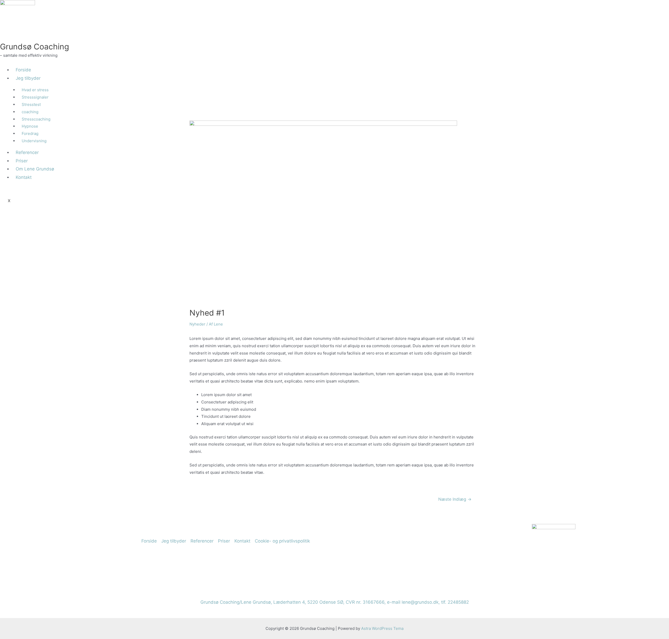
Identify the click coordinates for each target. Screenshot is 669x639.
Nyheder (197, 324)
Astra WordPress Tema (382, 628)
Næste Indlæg (454, 499)
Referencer (202, 541)
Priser (224, 541)
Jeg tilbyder (28, 78)
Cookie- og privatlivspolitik (282, 541)
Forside (23, 69)
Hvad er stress (35, 89)
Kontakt (242, 541)
